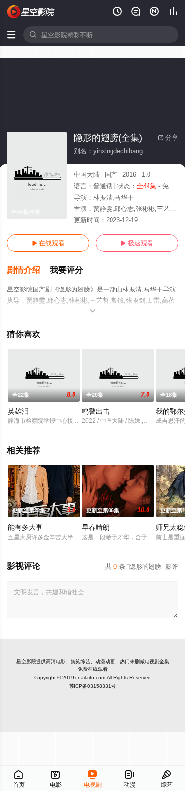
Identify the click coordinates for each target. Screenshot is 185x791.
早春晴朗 (96, 527)
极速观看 (136, 243)
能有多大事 (25, 527)
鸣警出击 (96, 411)
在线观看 (48, 243)
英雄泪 (18, 411)
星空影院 (26, 661)
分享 (168, 137)
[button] (28, 270)
